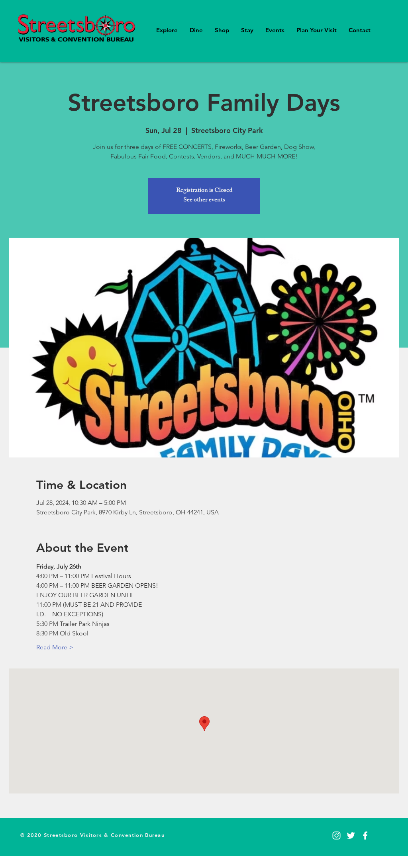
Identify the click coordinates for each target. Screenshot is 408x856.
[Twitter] (350, 835)
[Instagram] (336, 835)
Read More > (54, 647)
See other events (204, 200)
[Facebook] (365, 835)
